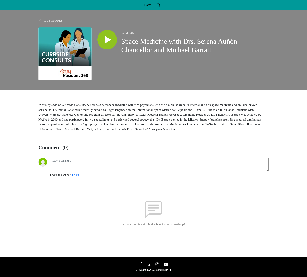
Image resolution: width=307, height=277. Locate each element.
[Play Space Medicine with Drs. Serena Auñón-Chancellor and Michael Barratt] (107, 39)
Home (147, 4)
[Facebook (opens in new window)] (141, 264)
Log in (76, 174)
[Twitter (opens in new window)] (149, 264)
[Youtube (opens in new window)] (166, 264)
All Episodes (52, 20)
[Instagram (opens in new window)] (157, 264)
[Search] (158, 5)
